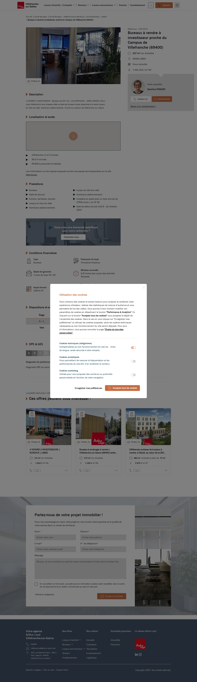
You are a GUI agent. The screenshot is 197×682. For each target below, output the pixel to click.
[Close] (144, 287)
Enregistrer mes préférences (88, 388)
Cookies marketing (68, 370)
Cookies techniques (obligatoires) (75, 343)
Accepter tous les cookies (125, 387)
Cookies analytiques (69, 357)
